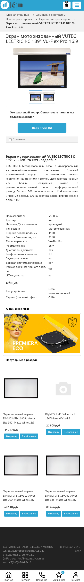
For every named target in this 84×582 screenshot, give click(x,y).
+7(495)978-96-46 (20, 562)
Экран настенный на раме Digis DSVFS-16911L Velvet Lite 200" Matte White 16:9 (19, 495)
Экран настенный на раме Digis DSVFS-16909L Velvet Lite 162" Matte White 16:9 (19, 418)
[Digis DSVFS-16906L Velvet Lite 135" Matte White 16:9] (63, 465)
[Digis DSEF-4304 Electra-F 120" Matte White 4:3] (63, 388)
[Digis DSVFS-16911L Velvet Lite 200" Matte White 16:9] (21, 465)
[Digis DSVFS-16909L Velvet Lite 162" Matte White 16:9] (21, 388)
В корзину (11, 436)
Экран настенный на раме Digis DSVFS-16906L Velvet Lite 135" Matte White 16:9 (61, 495)
